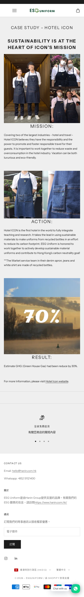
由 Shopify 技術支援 (57, 578)
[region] (42, 425)
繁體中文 (61, 570)
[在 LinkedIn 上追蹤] (16, 558)
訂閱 (12, 544)
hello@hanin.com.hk (24, 471)
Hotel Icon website (57, 381)
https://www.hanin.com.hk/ (51, 502)
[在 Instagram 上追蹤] (6, 558)
